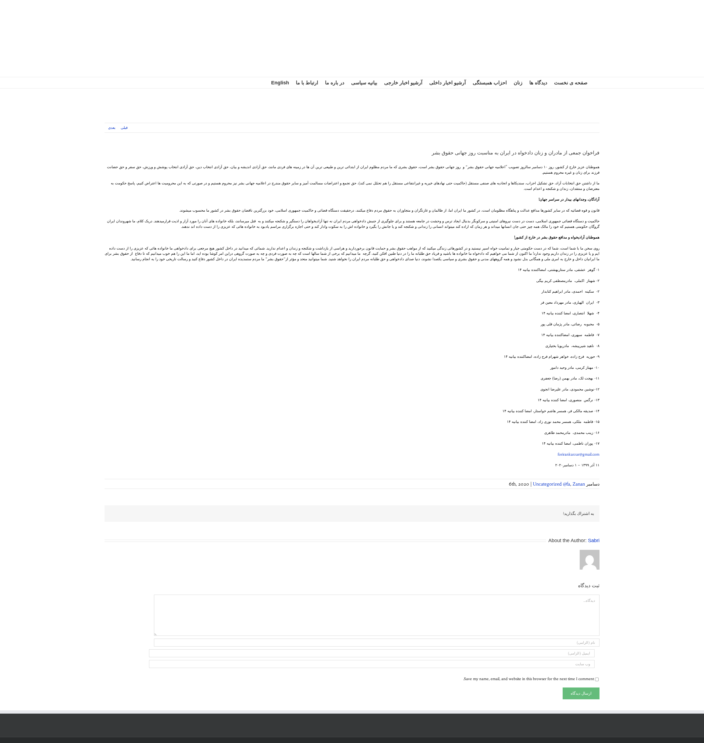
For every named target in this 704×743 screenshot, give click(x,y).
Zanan (579, 484)
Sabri (594, 540)
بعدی (112, 127)
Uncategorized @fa (551, 484)
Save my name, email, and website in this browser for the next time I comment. (528, 679)
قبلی (124, 127)
